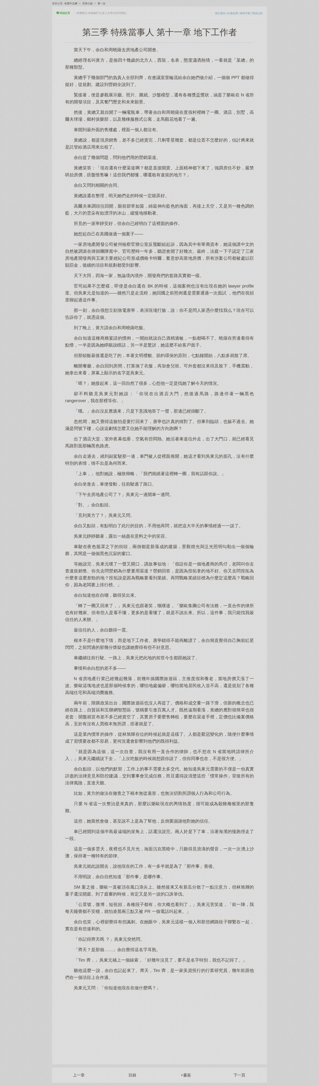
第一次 (101, 3)
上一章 (79, 1075)
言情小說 (87, 3)
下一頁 (239, 1075)
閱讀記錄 (257, 13)
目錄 (132, 1075)
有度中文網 (70, 3)
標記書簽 (220, 13)
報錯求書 (245, 13)
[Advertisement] (159, 1025)
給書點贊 (232, 13)
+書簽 (186, 1075)
